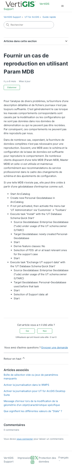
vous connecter (25, 439)
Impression (24, 457)
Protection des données (47, 459)
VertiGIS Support (12, 17)
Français (63, 457)
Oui (27, 331)
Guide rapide (49, 17)
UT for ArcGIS (32, 17)
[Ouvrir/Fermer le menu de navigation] (62, 6)
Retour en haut (13, 358)
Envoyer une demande (54, 347)
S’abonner (11, 87)
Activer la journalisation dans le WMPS (26, 384)
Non (45, 331)
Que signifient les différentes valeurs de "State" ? (33, 411)
